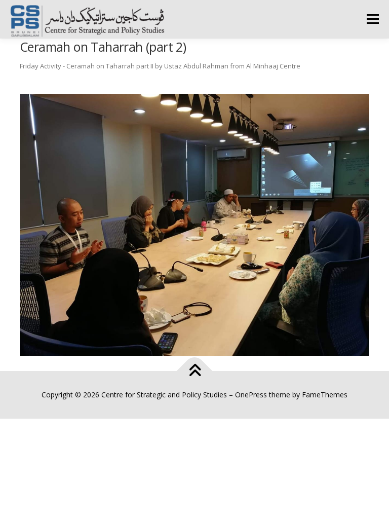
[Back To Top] (195, 371)
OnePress (251, 394)
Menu (372, 18)
